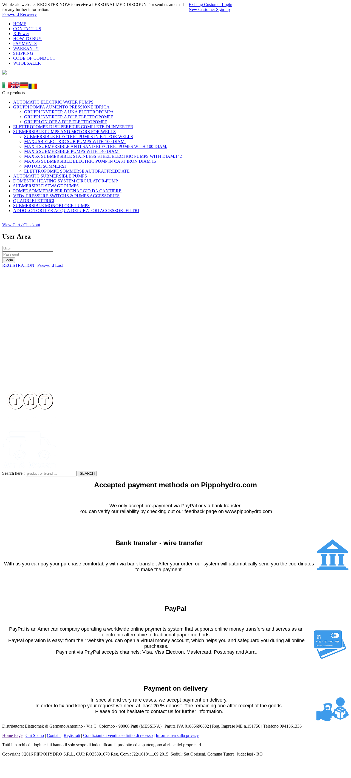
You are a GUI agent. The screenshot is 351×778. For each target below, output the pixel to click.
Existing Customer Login (210, 4)
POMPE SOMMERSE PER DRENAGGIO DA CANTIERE (67, 190)
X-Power (21, 33)
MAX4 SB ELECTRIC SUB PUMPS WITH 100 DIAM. (75, 141)
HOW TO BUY (27, 38)
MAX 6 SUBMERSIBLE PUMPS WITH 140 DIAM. (72, 151)
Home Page (12, 735)
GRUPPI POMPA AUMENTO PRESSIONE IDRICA (61, 107)
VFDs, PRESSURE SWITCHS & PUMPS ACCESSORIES (66, 195)
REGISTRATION (18, 265)
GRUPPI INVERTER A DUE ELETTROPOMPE (68, 117)
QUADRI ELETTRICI (33, 200)
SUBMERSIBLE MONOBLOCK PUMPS (51, 205)
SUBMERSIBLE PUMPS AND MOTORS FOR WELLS (64, 131)
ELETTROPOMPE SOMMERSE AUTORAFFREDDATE (77, 171)
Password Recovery (19, 14)
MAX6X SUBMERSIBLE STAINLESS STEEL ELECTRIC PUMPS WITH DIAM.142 (103, 156)
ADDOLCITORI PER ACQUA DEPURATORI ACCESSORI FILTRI (76, 210)
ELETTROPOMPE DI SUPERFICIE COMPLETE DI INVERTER (73, 126)
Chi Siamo (35, 735)
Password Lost (50, 265)
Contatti (54, 735)
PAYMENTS (25, 43)
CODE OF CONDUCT (34, 58)
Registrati (72, 735)
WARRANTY (26, 48)
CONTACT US (27, 28)
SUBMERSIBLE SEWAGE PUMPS (46, 186)
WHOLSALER (27, 63)
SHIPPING (23, 53)
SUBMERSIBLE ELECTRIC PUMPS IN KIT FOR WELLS (78, 136)
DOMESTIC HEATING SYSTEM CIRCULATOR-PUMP (65, 181)
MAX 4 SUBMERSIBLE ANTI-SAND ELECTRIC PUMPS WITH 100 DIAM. (95, 146)
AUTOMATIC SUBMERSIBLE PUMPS (50, 176)
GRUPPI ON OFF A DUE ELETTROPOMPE (65, 121)
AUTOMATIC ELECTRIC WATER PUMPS (53, 102)
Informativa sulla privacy (177, 735)
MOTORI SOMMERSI (45, 166)
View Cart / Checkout (21, 224)
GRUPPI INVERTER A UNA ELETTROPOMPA (69, 112)
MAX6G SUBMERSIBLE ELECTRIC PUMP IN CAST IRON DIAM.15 (90, 161)
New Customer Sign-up (209, 9)
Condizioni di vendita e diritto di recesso (118, 735)
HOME (19, 23)
